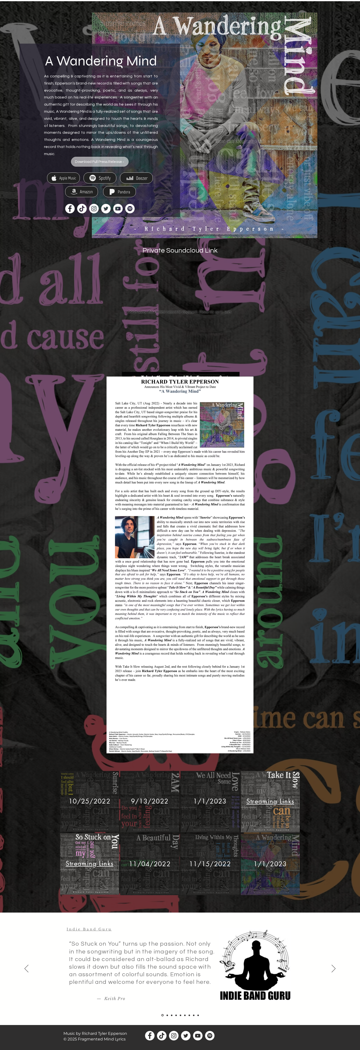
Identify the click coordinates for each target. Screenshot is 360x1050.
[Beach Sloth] (176, 1015)
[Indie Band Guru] (162, 1015)
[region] (89, 801)
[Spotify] (130, 208)
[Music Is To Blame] (167, 1015)
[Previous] (26, 969)
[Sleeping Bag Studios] (180, 1015)
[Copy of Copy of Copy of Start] (198, 1015)
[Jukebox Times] (189, 1015)
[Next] (334, 969)
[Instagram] (94, 208)
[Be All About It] (171, 1015)
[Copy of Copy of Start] (193, 1015)
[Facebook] (70, 208)
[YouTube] (118, 208)
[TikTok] (82, 208)
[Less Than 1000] (185, 1015)
